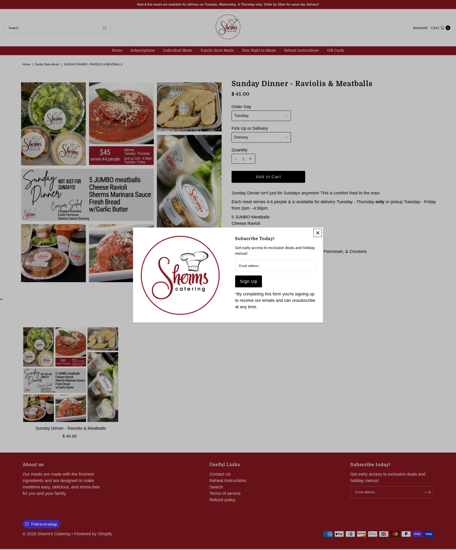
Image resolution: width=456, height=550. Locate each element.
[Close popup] (318, 233)
